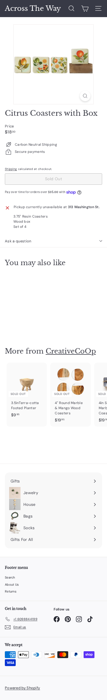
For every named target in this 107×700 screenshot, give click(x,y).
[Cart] (85, 8)
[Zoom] (85, 96)
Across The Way (33, 9)
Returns (11, 591)
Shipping (11, 169)
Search (10, 577)
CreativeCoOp (71, 351)
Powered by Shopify (22, 687)
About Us (12, 585)
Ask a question (18, 241)
